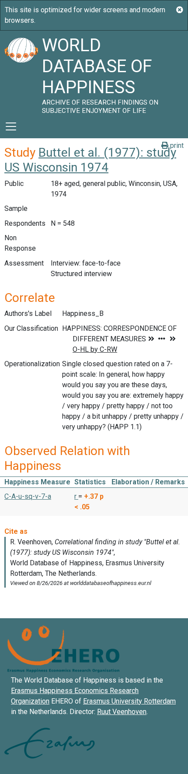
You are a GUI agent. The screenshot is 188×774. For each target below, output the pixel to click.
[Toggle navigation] (10, 126)
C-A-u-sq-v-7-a (27, 496)
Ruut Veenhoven (121, 711)
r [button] (76, 496)
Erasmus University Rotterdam (129, 701)
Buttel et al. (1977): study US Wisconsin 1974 (90, 160)
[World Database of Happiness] (21, 73)
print (176, 145)
